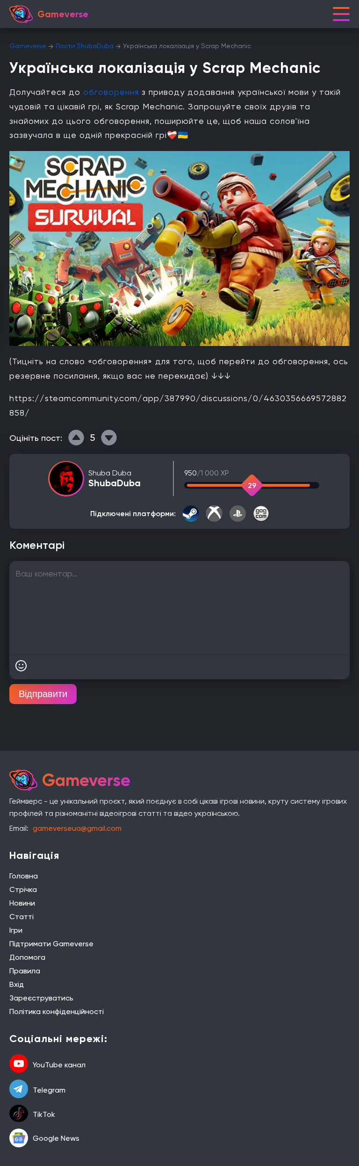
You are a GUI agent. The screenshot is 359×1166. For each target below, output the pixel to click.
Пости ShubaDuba (85, 46)
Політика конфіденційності (56, 1011)
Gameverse (27, 46)
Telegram (49, 1090)
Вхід (16, 984)
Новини (22, 903)
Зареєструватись (41, 997)
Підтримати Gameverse (51, 943)
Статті (21, 916)
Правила (24, 970)
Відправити (43, 694)
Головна (23, 875)
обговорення (111, 92)
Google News (56, 1138)
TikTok (44, 1114)
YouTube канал (59, 1064)
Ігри (15, 930)
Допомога (27, 957)
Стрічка (23, 889)
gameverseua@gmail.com (77, 828)
